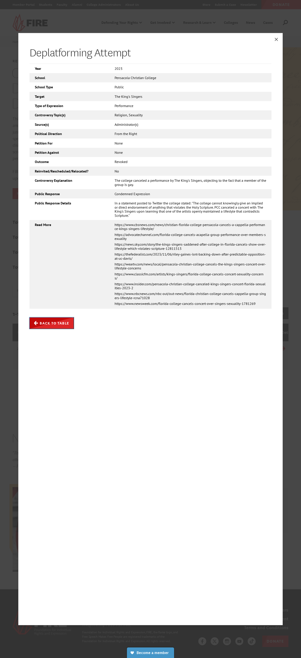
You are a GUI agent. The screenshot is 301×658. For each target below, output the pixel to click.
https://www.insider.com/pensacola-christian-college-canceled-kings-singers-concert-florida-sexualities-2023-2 (190, 286)
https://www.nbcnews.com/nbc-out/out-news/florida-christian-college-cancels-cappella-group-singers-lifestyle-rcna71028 (190, 296)
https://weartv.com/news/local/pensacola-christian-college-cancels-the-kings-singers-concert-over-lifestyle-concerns (190, 266)
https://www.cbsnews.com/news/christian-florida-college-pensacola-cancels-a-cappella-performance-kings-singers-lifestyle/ (190, 227)
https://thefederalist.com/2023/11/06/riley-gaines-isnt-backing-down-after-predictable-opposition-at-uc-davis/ (190, 256)
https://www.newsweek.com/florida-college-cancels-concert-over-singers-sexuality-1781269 (185, 304)
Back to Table (54, 323)
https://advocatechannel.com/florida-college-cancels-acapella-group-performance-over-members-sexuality (190, 237)
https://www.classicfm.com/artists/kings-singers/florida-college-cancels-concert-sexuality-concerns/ (189, 276)
